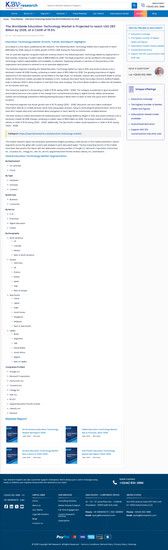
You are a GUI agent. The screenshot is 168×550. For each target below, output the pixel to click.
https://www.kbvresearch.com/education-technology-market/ (50, 133)
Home (14, 13)
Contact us (37, 523)
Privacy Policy (121, 544)
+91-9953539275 (11, 500)
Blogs (34, 519)
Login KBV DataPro (40, 514)
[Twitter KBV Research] (16, 507)
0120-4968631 (117, 512)
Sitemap (132, 544)
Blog (154, 13)
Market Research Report (69, 505)
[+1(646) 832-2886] (144, 5)
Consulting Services (67, 501)
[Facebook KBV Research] (6, 507)
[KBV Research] (22, 5)
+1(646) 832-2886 (155, 6)
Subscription (64, 521)
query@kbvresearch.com (103, 515)
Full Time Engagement (68, 510)
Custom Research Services (66, 515)
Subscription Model (119, 13)
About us (36, 505)
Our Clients (98, 13)
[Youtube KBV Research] (22, 507)
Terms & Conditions (90, 544)
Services (61, 13)
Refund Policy (107, 544)
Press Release (80, 13)
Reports (45, 13)
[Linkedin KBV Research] (11, 507)
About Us (28, 13)
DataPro (140, 13)
